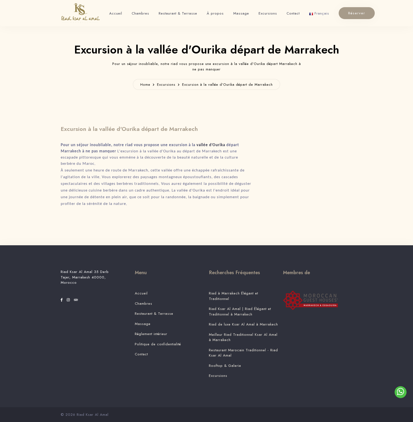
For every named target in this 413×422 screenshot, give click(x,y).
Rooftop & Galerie (225, 365)
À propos (215, 13)
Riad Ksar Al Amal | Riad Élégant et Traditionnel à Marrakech (240, 311)
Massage (241, 13)
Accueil (115, 13)
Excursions (268, 13)
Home (145, 84)
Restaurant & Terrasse (178, 13)
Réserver (356, 13)
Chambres (140, 13)
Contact (293, 13)
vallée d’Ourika (210, 145)
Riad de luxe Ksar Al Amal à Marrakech (243, 324)
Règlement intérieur (151, 334)
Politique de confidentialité (158, 344)
